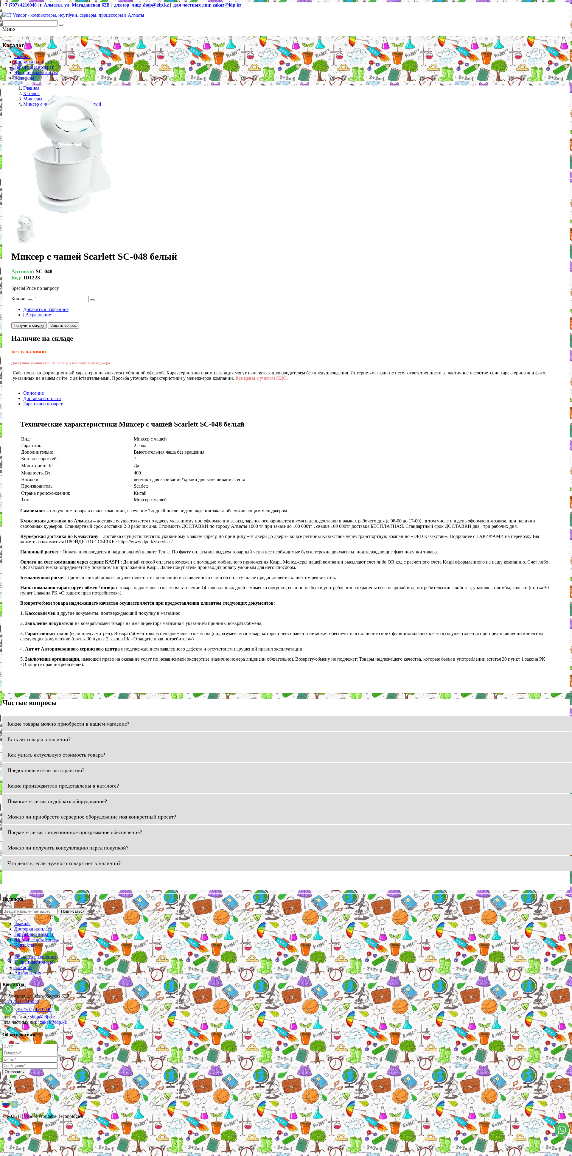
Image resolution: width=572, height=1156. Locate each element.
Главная (22, 56)
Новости (23, 967)
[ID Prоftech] (73, 15)
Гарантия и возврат (34, 67)
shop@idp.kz (42, 1016)
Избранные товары (33, 961)
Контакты (24, 77)
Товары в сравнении (35, 956)
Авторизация (27, 972)
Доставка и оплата (33, 61)
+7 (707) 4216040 (22, 1001)
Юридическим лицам (36, 72)
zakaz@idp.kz (53, 1022)
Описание (33, 393)
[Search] (61, 25)
